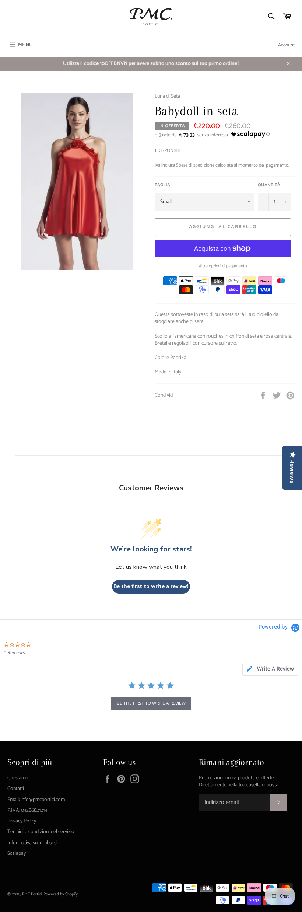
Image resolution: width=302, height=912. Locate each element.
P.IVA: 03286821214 (27, 810)
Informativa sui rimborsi (32, 843)
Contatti (15, 788)
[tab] (270, 669)
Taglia (162, 185)
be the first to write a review (151, 703)
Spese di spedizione (195, 165)
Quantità (269, 185)
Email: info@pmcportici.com (36, 800)
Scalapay (16, 853)
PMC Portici (32, 894)
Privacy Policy (21, 821)
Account (286, 45)
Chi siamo (17, 778)
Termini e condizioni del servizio (40, 832)
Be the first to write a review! (151, 586)
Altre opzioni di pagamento (223, 266)
